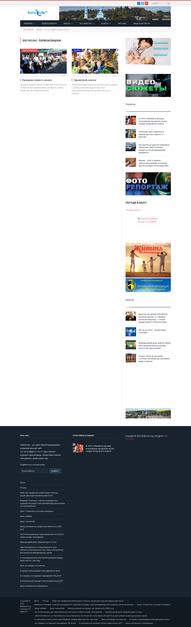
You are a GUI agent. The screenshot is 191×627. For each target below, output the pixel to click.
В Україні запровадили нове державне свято (40, 570)
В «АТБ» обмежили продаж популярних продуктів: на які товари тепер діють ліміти (153, 121)
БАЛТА (77, 50)
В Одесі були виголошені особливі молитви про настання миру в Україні (154, 358)
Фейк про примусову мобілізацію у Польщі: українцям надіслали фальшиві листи (39, 494)
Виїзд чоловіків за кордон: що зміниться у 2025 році (91, 608)
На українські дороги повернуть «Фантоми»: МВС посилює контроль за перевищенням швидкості (154, 149)
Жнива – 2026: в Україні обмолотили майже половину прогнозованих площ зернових (153, 163)
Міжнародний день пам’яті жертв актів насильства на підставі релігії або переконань (155, 345)
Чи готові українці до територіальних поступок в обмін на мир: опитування (42, 535)
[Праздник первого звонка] (43, 61)
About (22, 482)
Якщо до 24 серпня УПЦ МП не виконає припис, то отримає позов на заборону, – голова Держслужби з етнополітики (153, 318)
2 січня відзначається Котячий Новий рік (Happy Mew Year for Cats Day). (66, 619)
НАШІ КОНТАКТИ (141, 23)
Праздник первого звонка (37, 80)
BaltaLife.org (25, 606)
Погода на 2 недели (147, 221)
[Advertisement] (148, 385)
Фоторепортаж (30, 50)
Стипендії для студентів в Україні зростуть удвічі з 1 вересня (151, 134)
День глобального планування (34, 586)
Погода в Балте (133, 210)
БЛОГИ (67, 23)
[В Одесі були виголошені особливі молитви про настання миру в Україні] (131, 357)
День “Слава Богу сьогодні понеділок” (37, 511)
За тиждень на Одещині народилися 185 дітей (40, 575)
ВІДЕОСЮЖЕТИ (49, 23)
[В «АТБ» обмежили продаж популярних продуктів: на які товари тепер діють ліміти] (131, 120)
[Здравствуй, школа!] (95, 61)
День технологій (27, 521)
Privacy (23, 487)
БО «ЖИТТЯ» (86, 23)
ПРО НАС (122, 23)
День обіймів (26, 516)
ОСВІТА (104, 23)
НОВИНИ (28, 23)
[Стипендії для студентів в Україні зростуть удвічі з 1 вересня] (131, 133)
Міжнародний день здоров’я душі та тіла (38, 542)
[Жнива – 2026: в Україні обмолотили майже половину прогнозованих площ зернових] (131, 162)
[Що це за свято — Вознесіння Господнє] (131, 331)
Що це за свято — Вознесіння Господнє (152, 331)
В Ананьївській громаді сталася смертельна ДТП (41, 581)
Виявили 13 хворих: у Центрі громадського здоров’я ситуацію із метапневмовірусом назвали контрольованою (42, 503)
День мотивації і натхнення (32, 565)
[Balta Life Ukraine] (38, 13)
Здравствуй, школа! (85, 80)
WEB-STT (24, 612)
